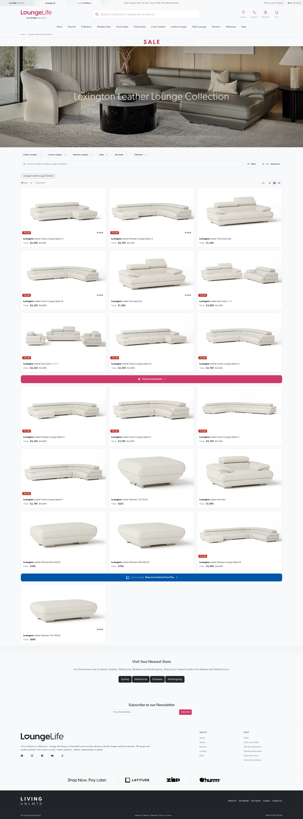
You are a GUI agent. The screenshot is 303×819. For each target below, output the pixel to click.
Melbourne (140, 679)
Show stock (40, 183)
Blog (201, 756)
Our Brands (244, 801)
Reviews (203, 747)
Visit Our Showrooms (151, 3)
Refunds (154, 815)
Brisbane (157, 679)
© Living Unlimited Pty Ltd (31, 815)
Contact (203, 751)
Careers (266, 801)
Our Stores (256, 801)
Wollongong (175, 679)
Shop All (72, 27)
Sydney (125, 679)
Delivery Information (252, 747)
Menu (59, 27)
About (203, 732)
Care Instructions (251, 756)
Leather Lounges (179, 27)
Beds (244, 27)
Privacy (162, 815)
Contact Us (277, 801)
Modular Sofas (104, 27)
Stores (202, 742)
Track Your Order (251, 742)
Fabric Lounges (199, 27)
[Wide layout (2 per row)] (269, 183)
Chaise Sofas (140, 27)
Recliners (216, 27)
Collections (86, 27)
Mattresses (231, 27)
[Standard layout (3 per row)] (274, 183)
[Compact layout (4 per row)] (279, 183)
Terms (169, 815)
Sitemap (138, 815)
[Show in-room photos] (263, 183)
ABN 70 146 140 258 (274, 815)
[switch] (32, 183)
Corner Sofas (122, 27)
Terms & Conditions (252, 760)
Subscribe (185, 712)
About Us (232, 801)
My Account (295, 3)
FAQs (246, 738)
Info (246, 732)
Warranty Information (253, 751)
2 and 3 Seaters (158, 27)
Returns (146, 815)
